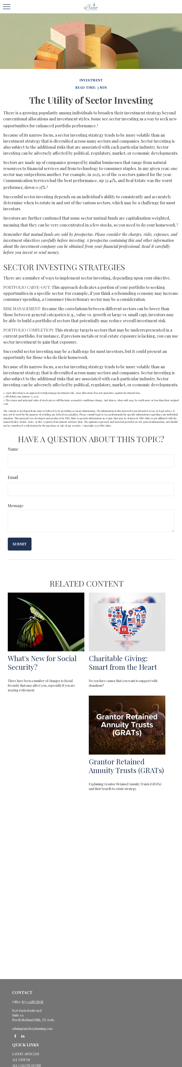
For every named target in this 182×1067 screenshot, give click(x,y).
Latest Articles (25, 1054)
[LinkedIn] (23, 1036)
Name (13, 449)
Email (13, 477)
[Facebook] (15, 1036)
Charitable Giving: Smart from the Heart (123, 662)
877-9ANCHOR (32, 1002)
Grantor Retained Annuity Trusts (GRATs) (126, 766)
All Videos (21, 1060)
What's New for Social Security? (42, 662)
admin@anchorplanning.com (32, 1029)
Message (16, 505)
